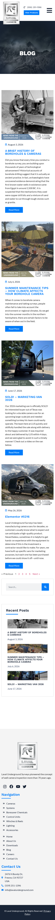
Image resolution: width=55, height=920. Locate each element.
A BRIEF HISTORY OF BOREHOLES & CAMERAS (23, 152)
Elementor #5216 (17, 516)
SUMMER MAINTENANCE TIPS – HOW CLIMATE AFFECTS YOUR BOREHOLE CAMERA (26, 291)
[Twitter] (24, 786)
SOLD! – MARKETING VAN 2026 (23, 398)
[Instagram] (4, 786)
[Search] (45, 587)
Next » (36, 574)
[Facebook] (11, 786)
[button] (49, 10)
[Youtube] (18, 786)
